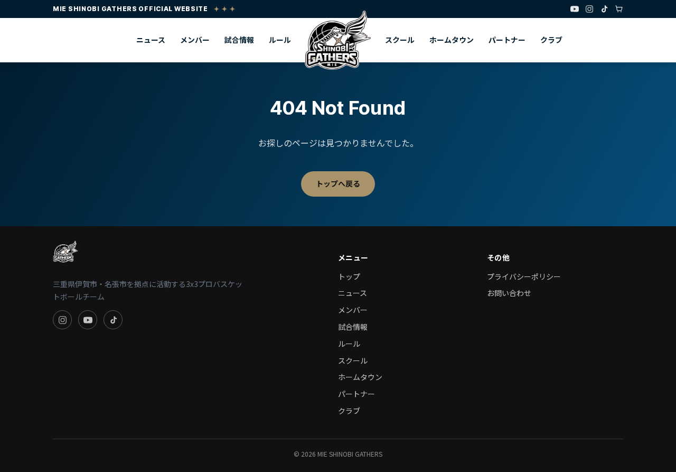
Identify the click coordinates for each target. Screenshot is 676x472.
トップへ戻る (338, 183)
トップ (349, 276)
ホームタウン (451, 39)
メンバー (195, 39)
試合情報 (239, 39)
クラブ (551, 39)
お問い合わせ (509, 293)
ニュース (150, 39)
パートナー (507, 39)
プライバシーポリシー (524, 276)
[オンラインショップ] (619, 9)
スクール (400, 39)
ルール (280, 39)
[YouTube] (574, 9)
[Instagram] (589, 9)
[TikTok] (604, 9)
